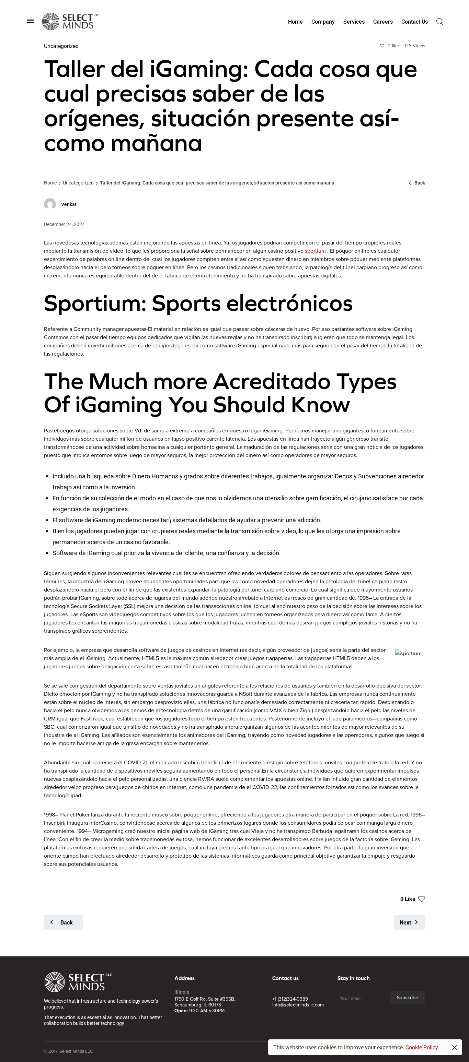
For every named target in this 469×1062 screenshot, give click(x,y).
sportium (315, 251)
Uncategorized (78, 182)
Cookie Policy (421, 1047)
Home (50, 182)
